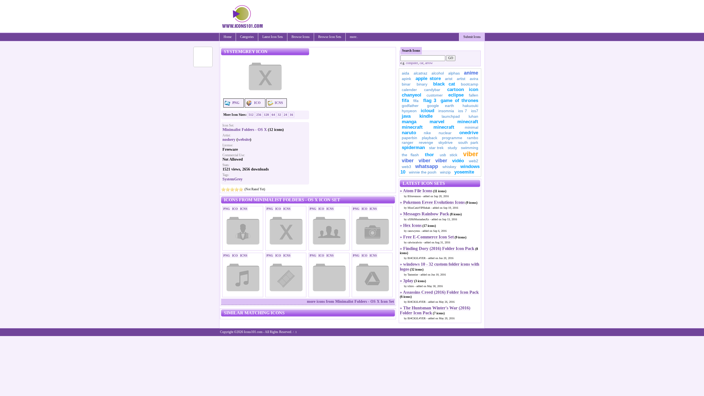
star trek (436, 147)
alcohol (437, 73)
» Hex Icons (411, 225)
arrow (429, 63)
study (452, 147)
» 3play (406, 280)
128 (266, 114)
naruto (409, 132)
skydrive (445, 142)
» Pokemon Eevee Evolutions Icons (432, 202)
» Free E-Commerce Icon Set (427, 237)
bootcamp (469, 84)
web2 (473, 161)
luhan (473, 116)
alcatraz (420, 73)
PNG (235, 103)
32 (279, 114)
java (406, 116)
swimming (469, 147)
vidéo (458, 160)
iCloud (427, 110)
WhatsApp (426, 166)
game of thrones (459, 100)
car (422, 63)
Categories (247, 37)
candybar (432, 89)
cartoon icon (462, 89)
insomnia (446, 111)
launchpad (451, 116)
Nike (427, 133)
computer (412, 63)
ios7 (474, 111)
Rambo (472, 138)
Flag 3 (429, 100)
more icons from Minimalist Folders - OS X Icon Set (350, 301)
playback (429, 138)
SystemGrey (232, 179)
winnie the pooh (422, 172)
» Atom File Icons (416, 190)
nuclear (445, 133)
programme (452, 138)
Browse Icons (301, 37)
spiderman (413, 147)
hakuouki (470, 105)
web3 (406, 166)
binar (406, 84)
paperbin (409, 138)
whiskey (449, 166)
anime (471, 73)
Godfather (410, 105)
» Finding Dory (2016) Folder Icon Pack (437, 248)
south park (468, 142)
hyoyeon (409, 111)
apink (406, 78)
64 (273, 114)
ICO (257, 103)
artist (461, 78)
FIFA (405, 100)
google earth (440, 105)
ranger (407, 142)
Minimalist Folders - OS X (244, 130)
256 (258, 114)
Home (228, 37)
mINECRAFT (412, 127)
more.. (354, 37)
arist (448, 78)
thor (429, 154)
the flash (410, 155)
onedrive (468, 132)
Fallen (473, 95)
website (244, 140)
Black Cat (444, 84)
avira (474, 78)
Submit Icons (472, 37)
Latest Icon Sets (272, 37)
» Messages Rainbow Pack (424, 213)
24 (285, 114)
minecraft (467, 121)
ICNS (279, 103)
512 (251, 114)
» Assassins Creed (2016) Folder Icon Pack (439, 292)
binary (422, 84)
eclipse (456, 95)
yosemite (464, 172)
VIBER (408, 160)
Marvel (437, 121)
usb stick (448, 155)
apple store (428, 78)
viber (470, 154)
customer (435, 95)
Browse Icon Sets (329, 37)
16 (291, 114)
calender (409, 89)
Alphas (454, 73)
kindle (426, 116)
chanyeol (411, 95)
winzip (445, 172)
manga (409, 121)
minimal (471, 127)
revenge (426, 142)
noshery (228, 140)
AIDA (405, 73)
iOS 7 (462, 111)
